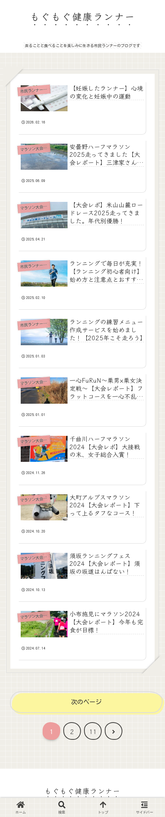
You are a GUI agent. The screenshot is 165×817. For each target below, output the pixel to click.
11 (93, 731)
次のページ (86, 702)
